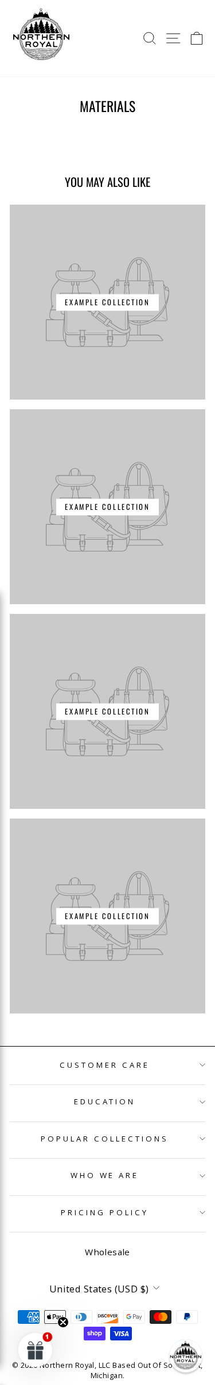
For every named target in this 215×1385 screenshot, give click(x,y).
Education (105, 1101)
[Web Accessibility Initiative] (4, 1371)
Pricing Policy (104, 1212)
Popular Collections (105, 1138)
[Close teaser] (63, 1322)
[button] (185, 1355)
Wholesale (107, 1252)
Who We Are (105, 1175)
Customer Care (105, 1065)
